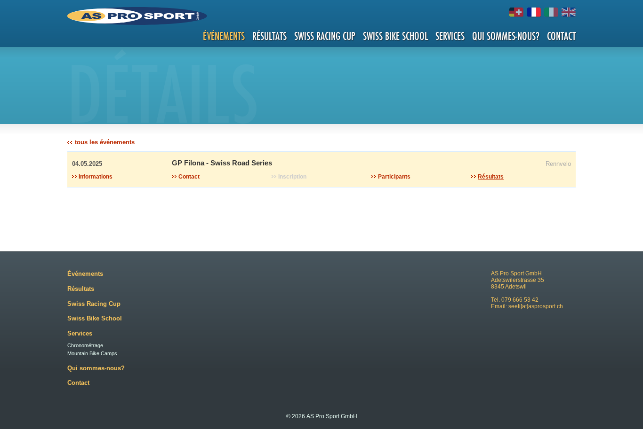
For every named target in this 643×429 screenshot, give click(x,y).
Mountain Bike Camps (92, 353)
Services (450, 36)
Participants (394, 176)
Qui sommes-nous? (505, 36)
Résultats (269, 36)
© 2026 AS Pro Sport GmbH (321, 416)
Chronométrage (85, 345)
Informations (96, 176)
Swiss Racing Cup (324, 36)
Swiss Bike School (395, 36)
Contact (561, 36)
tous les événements (105, 142)
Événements (224, 36)
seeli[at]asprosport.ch (535, 306)
